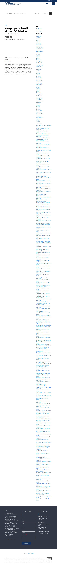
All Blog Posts (39, 28)
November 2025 (39, 48)
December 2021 (39, 113)
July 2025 (38, 54)
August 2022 (38, 102)
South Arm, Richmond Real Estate (43, 418)
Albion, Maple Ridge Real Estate (43, 133)
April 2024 (38, 74)
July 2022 (38, 103)
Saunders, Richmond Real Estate (43, 410)
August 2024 (38, 69)
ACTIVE (47, 10)
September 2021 (39, 117)
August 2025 (38, 52)
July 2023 (38, 87)
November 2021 (39, 114)
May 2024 (38, 73)
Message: (24, 534)
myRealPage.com (31, 553)
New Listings (39, 29)
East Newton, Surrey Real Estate (43, 242)
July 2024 (38, 70)
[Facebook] (6, 539)
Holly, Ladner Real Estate (41, 311)
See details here (8, 61)
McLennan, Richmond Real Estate (43, 340)
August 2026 (38, 36)
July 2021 (38, 120)
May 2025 (38, 57)
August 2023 (38, 85)
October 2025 (39, 50)
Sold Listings (39, 31)
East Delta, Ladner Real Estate (43, 241)
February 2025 (39, 61)
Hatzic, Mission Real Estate (42, 301)
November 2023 (39, 81)
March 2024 (38, 76)
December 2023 (39, 80)
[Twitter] (8, 539)
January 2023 (39, 95)
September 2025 (39, 51)
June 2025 (38, 55)
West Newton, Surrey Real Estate (43, 486)
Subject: (23, 530)
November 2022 (39, 98)
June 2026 (38, 39)
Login (51, 0)
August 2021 (38, 118)
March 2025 (38, 59)
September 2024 (39, 68)
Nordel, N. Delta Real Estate (42, 354)
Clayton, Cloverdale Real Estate (43, 202)
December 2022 (39, 96)
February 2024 (39, 77)
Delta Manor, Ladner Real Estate (43, 226)
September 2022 (39, 101)
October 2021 (39, 116)
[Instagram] (14, 539)
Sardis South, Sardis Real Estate (43, 403)
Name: (23, 517)
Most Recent (39, 34)
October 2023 (39, 83)
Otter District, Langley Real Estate (43, 363)
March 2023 (38, 92)
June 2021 (38, 121)
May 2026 (38, 40)
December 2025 (39, 47)
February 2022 (39, 110)
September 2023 (39, 84)
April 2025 (38, 58)
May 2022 (38, 106)
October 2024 (39, 66)
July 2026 (38, 37)
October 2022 (39, 99)
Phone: (23, 525)
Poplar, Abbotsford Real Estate (43, 373)
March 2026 (38, 43)
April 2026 (38, 41)
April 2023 (38, 91)
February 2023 (39, 94)
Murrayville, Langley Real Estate (43, 352)
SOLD (51, 10)
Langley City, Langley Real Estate (43, 325)
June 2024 (38, 72)
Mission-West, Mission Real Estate (43, 345)
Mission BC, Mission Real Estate (14, 35)
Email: (23, 521)
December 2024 (39, 63)
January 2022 (39, 112)
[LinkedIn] (11, 539)
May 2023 (38, 90)
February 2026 (39, 44)
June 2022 (38, 105)
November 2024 (39, 65)
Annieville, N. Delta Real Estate (43, 137)
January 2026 (39, 45)
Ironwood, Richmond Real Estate (43, 315)
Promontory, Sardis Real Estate (43, 377)
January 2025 (39, 62)
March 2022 (38, 109)
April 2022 (38, 107)
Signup (47, 0)
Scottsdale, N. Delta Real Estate (43, 412)
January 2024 (39, 79)
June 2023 (38, 88)
